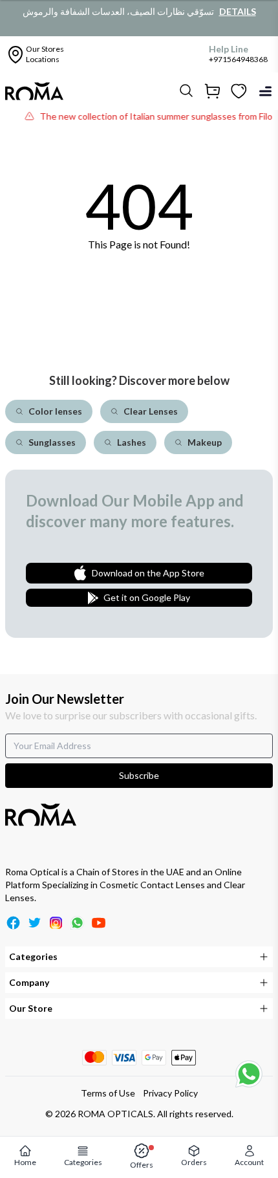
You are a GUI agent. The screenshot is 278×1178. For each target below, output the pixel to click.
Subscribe (139, 775)
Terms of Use (108, 1092)
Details (237, 11)
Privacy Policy (170, 1092)
